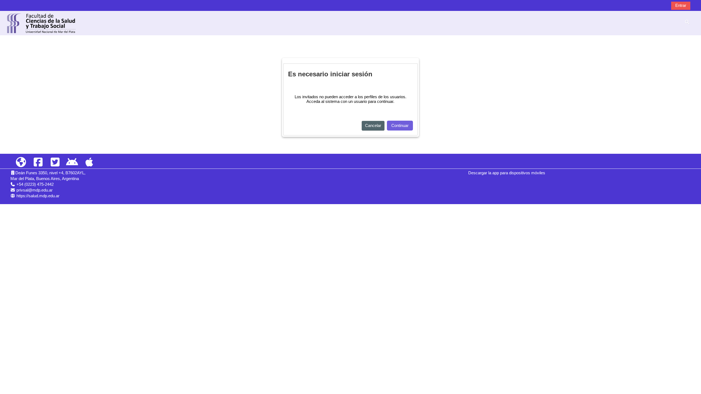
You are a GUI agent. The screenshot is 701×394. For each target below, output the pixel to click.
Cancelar (373, 125)
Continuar (400, 125)
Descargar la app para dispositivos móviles (506, 172)
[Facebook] (38, 162)
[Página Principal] (41, 23)
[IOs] (89, 162)
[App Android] (72, 162)
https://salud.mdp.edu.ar (37, 195)
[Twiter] (55, 162)
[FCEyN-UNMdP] (21, 162)
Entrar (680, 5)
